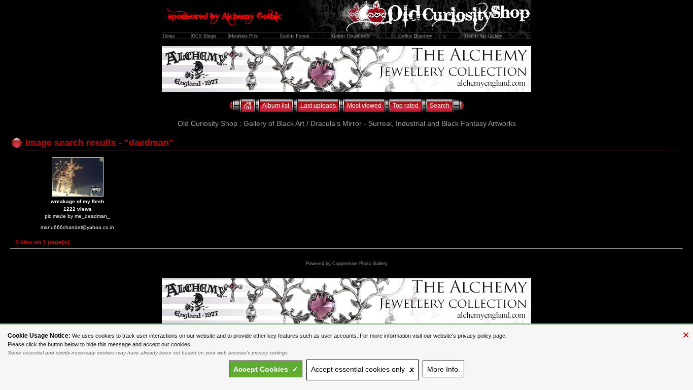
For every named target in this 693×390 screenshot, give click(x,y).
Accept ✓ (265, 369)
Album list (275, 105)
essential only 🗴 (362, 369)
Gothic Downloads (351, 36)
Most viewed (364, 105)
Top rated (406, 105)
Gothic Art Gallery (483, 36)
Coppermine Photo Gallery (360, 263)
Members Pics (243, 36)
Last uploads (318, 105)
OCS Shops (204, 36)
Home (168, 36)
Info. (443, 369)
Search (439, 105)
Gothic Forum (295, 36)
